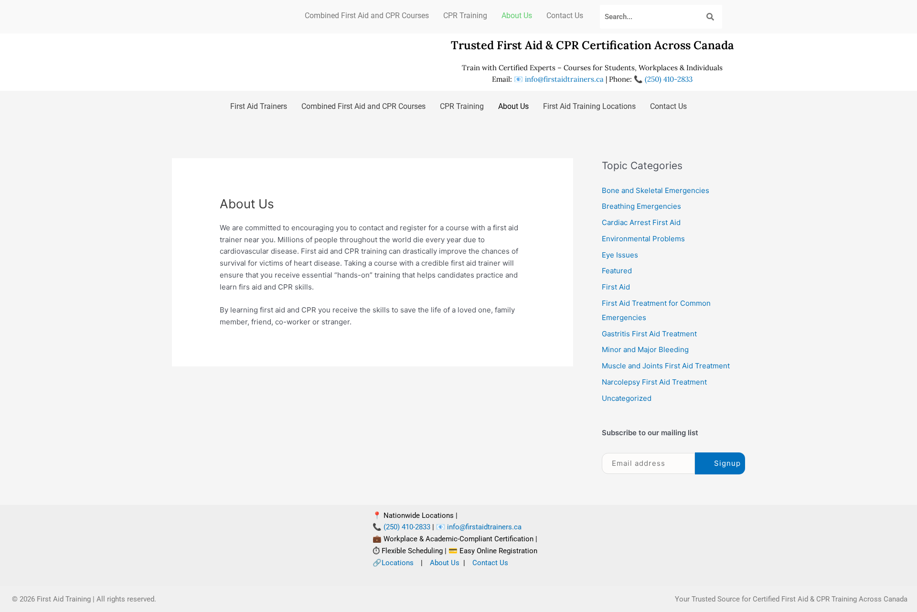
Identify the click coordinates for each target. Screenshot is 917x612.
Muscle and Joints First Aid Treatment (666, 365)
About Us (516, 15)
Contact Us (564, 15)
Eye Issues (620, 254)
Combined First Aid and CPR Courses (367, 15)
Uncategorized (626, 398)
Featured (617, 270)
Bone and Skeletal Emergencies (655, 190)
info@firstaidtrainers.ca (564, 79)
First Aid (616, 286)
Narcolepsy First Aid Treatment (654, 382)
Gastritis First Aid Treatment (649, 333)
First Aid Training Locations (589, 106)
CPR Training (465, 15)
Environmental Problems (643, 238)
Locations (398, 562)
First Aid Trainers (258, 106)
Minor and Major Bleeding (645, 349)
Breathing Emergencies (641, 206)
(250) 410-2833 (668, 79)
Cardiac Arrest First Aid (641, 222)
